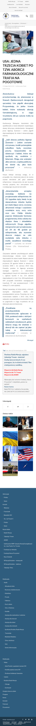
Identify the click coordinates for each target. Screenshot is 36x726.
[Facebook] (22, 719)
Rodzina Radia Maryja (10, 680)
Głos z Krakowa (9, 608)
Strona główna (15, 23)
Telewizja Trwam (9, 536)
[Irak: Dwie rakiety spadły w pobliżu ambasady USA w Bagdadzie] (25, 466)
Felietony (7, 600)
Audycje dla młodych (11, 626)
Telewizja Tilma (8, 567)
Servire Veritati (18, 10)
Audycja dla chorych (11, 618)
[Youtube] (31, 719)
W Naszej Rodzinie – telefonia (12, 564)
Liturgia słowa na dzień (9, 691)
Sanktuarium (10, 4)
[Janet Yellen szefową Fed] (10, 422)
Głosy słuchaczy (9, 640)
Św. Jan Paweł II (8, 519)
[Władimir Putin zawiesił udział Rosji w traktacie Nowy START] (10, 453)
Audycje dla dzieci (10, 622)
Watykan (6, 508)
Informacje (23, 23)
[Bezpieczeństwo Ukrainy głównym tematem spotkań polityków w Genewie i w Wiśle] (10, 438)
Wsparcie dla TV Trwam (12, 372)
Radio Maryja (11, 1)
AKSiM (27, 1)
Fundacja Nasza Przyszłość (11, 553)
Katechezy (8, 593)
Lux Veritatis (19, 4)
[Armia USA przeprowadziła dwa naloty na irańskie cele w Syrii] (25, 438)
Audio (5, 582)
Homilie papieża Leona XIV (12, 669)
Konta (4, 697)
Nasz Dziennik (12, 7)
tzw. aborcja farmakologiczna (14, 350)
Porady (7, 597)
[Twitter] (25, 719)
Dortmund (8, 688)
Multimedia (6, 579)
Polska (6, 497)
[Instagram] (28, 719)
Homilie (7, 611)
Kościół (5, 504)
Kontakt (5, 701)
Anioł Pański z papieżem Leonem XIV (15, 666)
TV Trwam (20, 1)
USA (25, 350)
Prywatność (6, 707)
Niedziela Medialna (10, 637)
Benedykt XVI (8, 515)
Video (5, 662)
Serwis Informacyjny (11, 647)
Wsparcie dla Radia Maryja (13, 370)
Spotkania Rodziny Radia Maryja (14, 629)
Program (5, 694)
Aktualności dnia (9, 586)
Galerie (6, 677)
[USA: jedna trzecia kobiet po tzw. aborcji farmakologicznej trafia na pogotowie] (18, 42)
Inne (6, 644)
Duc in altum (8, 604)
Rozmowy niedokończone (12, 590)
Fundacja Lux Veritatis (10, 549)
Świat (6, 24)
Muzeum (27, 4)
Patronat (5, 704)
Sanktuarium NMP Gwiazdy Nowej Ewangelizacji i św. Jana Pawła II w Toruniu (18, 545)
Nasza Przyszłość (23, 7)
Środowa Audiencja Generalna (13, 673)
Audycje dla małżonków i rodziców (15, 615)
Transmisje (8, 633)
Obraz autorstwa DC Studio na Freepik (21, 54)
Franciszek (7, 511)
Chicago (7, 684)
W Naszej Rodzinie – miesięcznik (13, 560)
